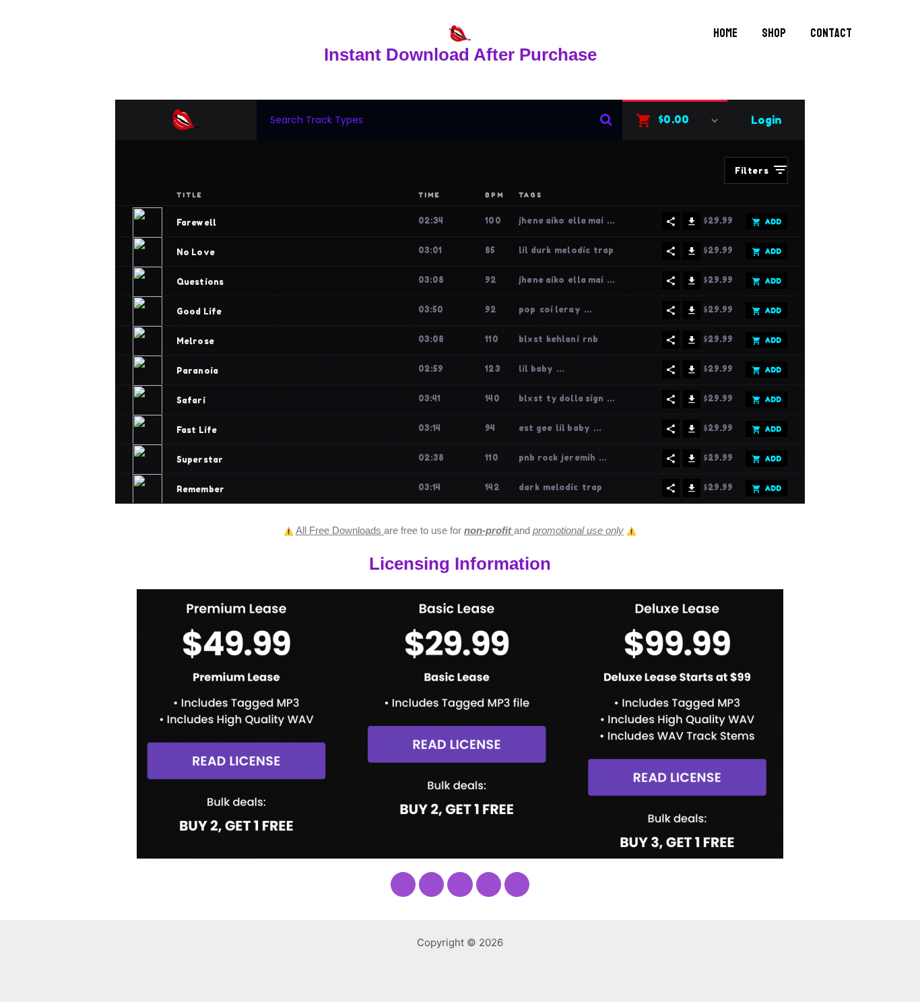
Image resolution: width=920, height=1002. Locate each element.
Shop (774, 33)
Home (725, 33)
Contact (831, 33)
